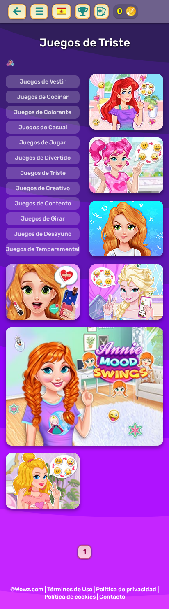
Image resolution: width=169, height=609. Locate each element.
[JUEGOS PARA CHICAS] (84, 63)
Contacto (112, 596)
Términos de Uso (69, 589)
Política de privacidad (126, 589)
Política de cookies (70, 596)
